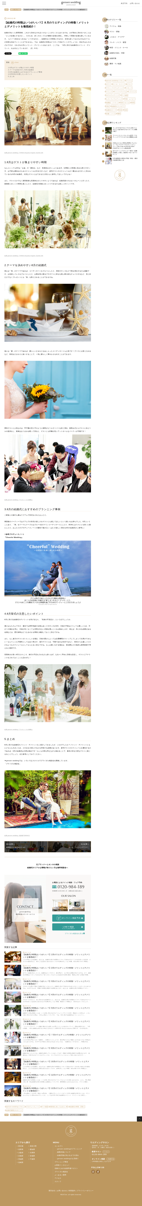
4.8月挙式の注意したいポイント (20, 74)
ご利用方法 (110, 1159)
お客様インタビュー (62, 1165)
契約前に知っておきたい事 (59, 1106)
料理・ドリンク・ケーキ (119, 47)
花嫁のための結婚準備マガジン (66, 1168)
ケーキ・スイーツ (119, 84)
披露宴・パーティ (112, 102)
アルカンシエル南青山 (26, 499)
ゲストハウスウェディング (115, 88)
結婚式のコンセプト (118, 106)
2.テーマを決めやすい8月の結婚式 (21, 70)
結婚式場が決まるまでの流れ (68, 1155)
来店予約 (124, 3)
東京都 (20, 1146)
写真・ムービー (130, 99)
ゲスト (129, 84)
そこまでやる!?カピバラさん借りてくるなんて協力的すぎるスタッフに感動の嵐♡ (125, 129)
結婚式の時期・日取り (77, 1106)
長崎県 (20, 1162)
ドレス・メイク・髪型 (118, 42)
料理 (133, 102)
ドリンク (109, 91)
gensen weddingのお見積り (68, 1158)
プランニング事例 (61, 1162)
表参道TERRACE (24, 835)
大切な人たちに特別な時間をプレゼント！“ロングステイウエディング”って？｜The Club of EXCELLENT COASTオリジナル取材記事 (125, 145)
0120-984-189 (99, 1154)
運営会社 (52, 1191)
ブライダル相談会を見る (74, 933)
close (17, 62)
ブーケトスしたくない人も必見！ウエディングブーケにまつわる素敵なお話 (125, 136)
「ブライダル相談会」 (12, 764)
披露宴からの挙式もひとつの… (16, 847)
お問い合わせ (135, 3)
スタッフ (129, 88)
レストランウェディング (114, 99)
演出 (107, 106)
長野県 (20, 1149)
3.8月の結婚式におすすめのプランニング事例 (25, 72)
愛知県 (32, 1149)
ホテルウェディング (112, 95)
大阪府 (20, 1153)
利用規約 (72, 1191)
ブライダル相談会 (61, 1172)
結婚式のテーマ (111, 110)
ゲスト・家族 (115, 31)
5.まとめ (11, 76)
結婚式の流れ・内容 (117, 53)
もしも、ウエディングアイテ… (79, 847)
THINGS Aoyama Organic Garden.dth (31, 152)
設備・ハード (110, 113)
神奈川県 (33, 1146)
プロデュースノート (33, 1106)
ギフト (108, 84)
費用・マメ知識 (16, 9)
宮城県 (32, 1156)
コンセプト (59, 1146)
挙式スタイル (124, 102)
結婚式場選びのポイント (14, 1110)
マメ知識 (45, 1106)
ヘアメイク (132, 91)
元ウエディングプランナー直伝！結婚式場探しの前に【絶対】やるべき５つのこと (125, 152)
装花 (125, 110)
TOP (6, 9)
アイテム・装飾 (115, 26)
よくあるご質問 (60, 1175)
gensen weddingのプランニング (69, 1149)
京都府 (20, 1156)
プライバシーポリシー (85, 1191)
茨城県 (20, 1159)
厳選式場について (64, 1152)
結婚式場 (113, 58)
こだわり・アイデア (117, 37)
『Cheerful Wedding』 (13, 537)
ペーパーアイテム (120, 91)
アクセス (58, 1178)
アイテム (129, 80)
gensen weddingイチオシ (15, 1106)
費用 (119, 113)
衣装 (120, 110)
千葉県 (32, 1159)
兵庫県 (32, 1153)
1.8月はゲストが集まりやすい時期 (21, 67)
